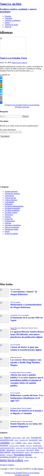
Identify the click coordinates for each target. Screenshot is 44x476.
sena (35, 457)
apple (28, 438)
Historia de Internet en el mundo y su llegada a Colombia (26, 412)
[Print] (22, 100)
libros (37, 450)
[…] (31, 71)
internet (40, 448)
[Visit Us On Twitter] (13, 105)
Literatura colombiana (13, 225)
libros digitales (5, 452)
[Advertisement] (22, 161)
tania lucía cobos (11, 460)
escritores (4, 445)
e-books (18, 443)
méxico (2, 455)
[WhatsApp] (22, 86)
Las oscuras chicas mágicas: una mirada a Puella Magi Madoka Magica (25, 362)
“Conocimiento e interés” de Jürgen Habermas (23, 293)
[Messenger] (22, 89)
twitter (26, 460)
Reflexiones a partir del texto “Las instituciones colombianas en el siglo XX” (26, 398)
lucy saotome (35, 452)
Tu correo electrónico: (8, 130)
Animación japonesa (12, 194)
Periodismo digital (11, 229)
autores (16, 440)
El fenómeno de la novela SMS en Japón (26, 319)
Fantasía (8, 217)
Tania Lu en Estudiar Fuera (13, 58)
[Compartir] (22, 103)
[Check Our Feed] (22, 107)
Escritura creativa (11, 212)
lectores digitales (20, 450)
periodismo (9, 455)
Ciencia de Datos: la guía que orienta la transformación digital (26, 348)
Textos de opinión (11, 234)
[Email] (22, 96)
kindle (2, 450)
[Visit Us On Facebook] (30, 105)
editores (30, 443)
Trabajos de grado (11, 25)
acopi (1, 438)
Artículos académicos (13, 20)
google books (37, 446)
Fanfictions (9, 215)
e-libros (25, 443)
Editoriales (9, 204)
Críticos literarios (11, 200)
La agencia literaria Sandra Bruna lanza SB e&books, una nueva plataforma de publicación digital (27, 334)
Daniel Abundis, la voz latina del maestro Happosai (26, 425)
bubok (40, 440)
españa (22, 446)
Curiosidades (9, 202)
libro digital (30, 450)
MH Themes (38, 469)
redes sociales (29, 457)
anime (23, 438)
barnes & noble (23, 440)
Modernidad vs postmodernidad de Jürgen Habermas (25, 306)
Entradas (8, 16)
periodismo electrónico (8, 457)
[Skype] (22, 93)
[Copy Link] (22, 98)
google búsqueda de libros (7, 448)
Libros (7, 23)
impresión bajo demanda (30, 448)
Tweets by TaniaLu (7, 465)
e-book (13, 443)
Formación (9, 219)
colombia (5, 442)
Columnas (8, 18)
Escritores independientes (14, 206)
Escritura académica (12, 210)
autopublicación (6, 440)
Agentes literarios (11, 191)
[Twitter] (22, 79)
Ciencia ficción (10, 198)
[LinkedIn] (22, 82)
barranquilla (33, 440)
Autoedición (9, 196)
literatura (27, 452)
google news (19, 448)
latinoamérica (10, 450)
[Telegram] (22, 91)
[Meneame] (22, 84)
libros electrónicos (18, 452)
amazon (7, 437)
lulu (41, 452)
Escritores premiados (12, 208)
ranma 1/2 (21, 457)
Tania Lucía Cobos (19, 63)
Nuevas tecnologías (12, 227)
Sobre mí (8, 27)
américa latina (16, 438)
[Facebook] (22, 77)
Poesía (7, 231)
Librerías (8, 223)
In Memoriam (10, 221)
